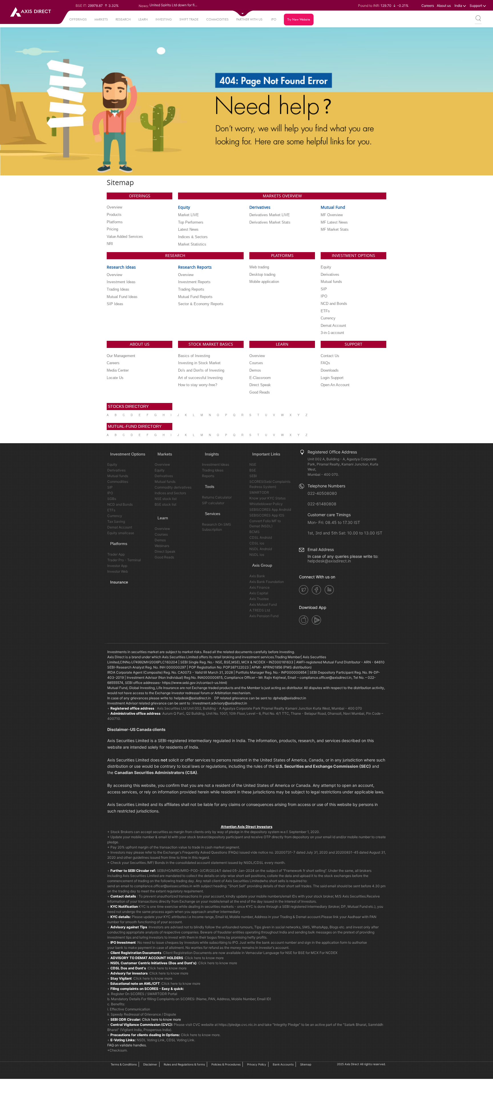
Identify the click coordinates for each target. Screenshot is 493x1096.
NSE (252, 464)
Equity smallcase (120, 533)
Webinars (162, 546)
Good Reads (164, 557)
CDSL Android (260, 537)
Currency (114, 516)
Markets (101, 19)
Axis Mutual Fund (263, 604)
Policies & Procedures (226, 1064)
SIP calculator (213, 503)
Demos (160, 540)
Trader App (116, 554)
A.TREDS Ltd (259, 610)
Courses (161, 534)
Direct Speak (165, 551)
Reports (208, 476)
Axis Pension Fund (263, 616)
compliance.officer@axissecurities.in (163, 886)
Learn (143, 19)
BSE (252, 470)
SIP (110, 487)
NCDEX (332, 953)
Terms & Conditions (124, 1064)
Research (123, 19)
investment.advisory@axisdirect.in (220, 703)
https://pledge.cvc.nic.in (238, 1024)
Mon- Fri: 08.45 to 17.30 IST (334, 522)
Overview (162, 464)
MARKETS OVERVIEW (282, 195)
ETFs (111, 510)
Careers (427, 5)
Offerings (78, 19)
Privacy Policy (256, 1064)
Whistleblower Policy (266, 504)
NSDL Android (260, 549)
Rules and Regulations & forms (184, 1064)
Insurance (119, 582)
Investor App (117, 566)
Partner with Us (249, 19)
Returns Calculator (217, 497)
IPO (273, 19)
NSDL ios (256, 554)
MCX (315, 953)
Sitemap (305, 1064)
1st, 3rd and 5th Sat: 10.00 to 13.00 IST (345, 532)
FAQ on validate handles (126, 1045)
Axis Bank (257, 576)
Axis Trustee (259, 599)
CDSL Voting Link (180, 1040)
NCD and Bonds (120, 504)
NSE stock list (166, 499)
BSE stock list (165, 504)
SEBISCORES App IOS (266, 515)
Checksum (118, 1050)
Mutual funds (117, 476)
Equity (112, 464)
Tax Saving (116, 521)
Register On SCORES (127, 994)
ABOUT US (139, 344)
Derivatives (116, 470)
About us (444, 5)
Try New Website (298, 19)
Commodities (217, 19)
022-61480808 (322, 503)
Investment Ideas (215, 464)
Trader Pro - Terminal (124, 560)
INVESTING (163, 19)
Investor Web (117, 571)
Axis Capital (258, 593)
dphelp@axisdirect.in (289, 698)
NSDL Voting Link (151, 1040)
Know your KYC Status (267, 498)
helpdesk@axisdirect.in (329, 560)
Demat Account (119, 527)
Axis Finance (259, 587)
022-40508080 (322, 493)
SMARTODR (259, 492)
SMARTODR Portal (162, 994)
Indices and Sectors (170, 493)
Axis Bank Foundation (266, 582)
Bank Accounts (283, 1064)
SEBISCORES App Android (270, 509)
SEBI (253, 476)
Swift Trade (189, 19)
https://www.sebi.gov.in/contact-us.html (194, 682)
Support (476, 5)
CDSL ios (256, 543)
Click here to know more (204, 958)
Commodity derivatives (173, 487)
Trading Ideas (212, 470)
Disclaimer (150, 1064)
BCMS (254, 532)
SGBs (111, 499)
